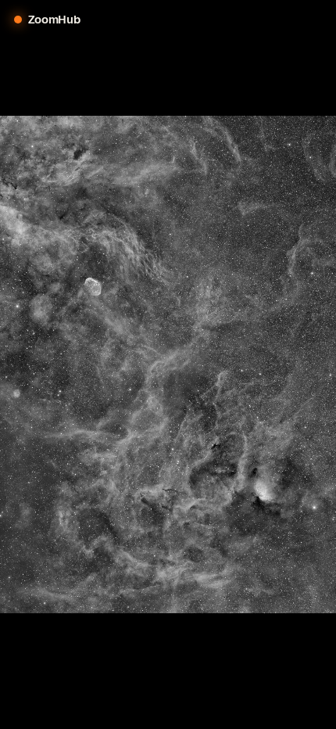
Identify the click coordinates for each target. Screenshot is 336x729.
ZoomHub (54, 19)
